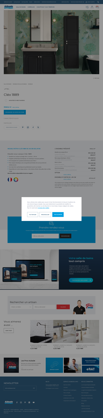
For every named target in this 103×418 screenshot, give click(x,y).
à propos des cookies (43, 208)
